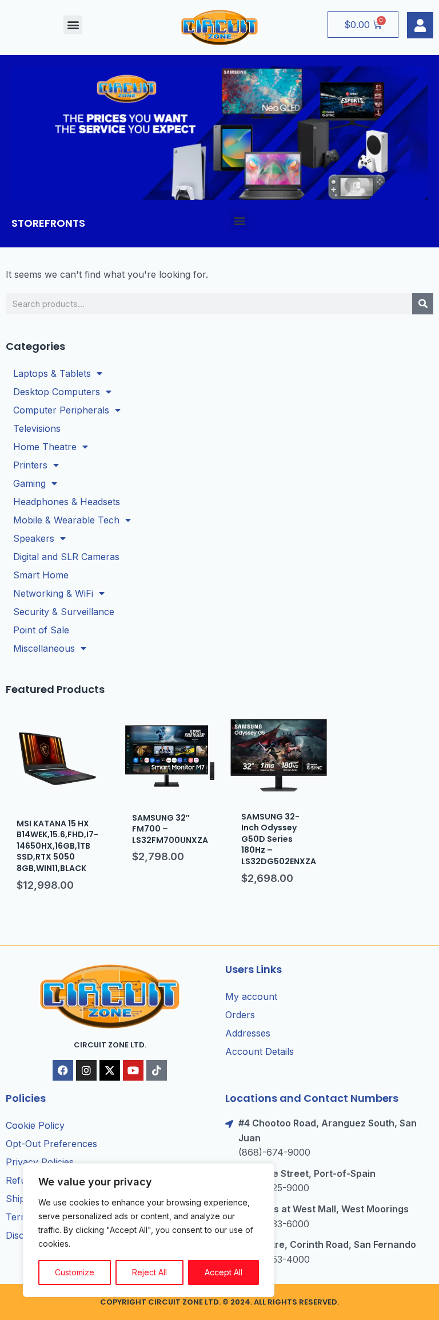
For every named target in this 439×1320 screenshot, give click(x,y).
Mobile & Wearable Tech (66, 520)
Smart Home (41, 575)
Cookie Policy (35, 1125)
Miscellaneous (44, 648)
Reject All (149, 1272)
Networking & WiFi (53, 593)
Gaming (29, 483)
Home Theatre (45, 446)
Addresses (247, 1033)
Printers (30, 465)
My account (251, 996)
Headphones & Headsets (66, 501)
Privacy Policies (40, 1162)
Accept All (223, 1272)
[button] (72, 24)
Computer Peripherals (61, 410)
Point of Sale (41, 630)
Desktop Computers (56, 391)
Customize (74, 1272)
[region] (148, 1230)
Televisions (37, 428)
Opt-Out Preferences (51, 1143)
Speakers (33, 538)
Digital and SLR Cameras (66, 556)
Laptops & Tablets (52, 373)
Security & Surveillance (63, 611)
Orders (240, 1014)
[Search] (422, 303)
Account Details (259, 1051)
